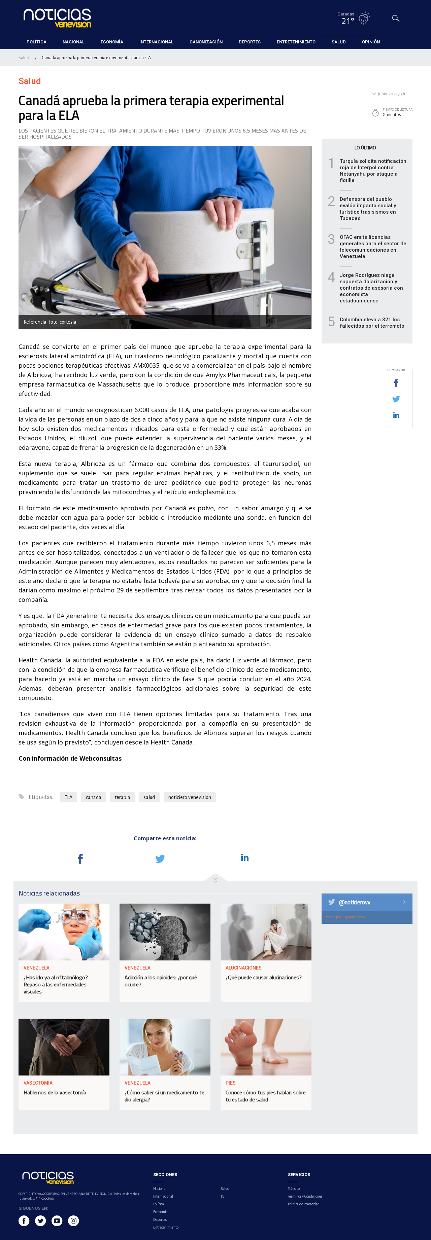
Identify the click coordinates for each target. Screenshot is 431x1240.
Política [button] (36, 41)
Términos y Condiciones (305, 1196)
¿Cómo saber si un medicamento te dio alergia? (164, 1095)
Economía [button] (112, 41)
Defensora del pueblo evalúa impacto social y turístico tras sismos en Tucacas (368, 208)
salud (149, 797)
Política (158, 1204)
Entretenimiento (165, 1227)
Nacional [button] (74, 41)
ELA (68, 797)
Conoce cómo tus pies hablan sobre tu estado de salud (266, 1095)
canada (93, 797)
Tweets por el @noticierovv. (345, 917)
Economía (160, 1212)
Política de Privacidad (304, 1204)
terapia (122, 797)
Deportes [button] (250, 41)
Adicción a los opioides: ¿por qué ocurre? (161, 980)
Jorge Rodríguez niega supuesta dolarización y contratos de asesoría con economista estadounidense (371, 288)
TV (223, 1196)
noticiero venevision (189, 797)
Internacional (163, 1196)
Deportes (160, 1219)
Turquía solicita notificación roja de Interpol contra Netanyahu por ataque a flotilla (373, 170)
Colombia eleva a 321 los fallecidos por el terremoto (372, 323)
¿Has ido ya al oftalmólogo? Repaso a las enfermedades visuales (56, 984)
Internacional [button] (156, 41)
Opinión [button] (371, 41)
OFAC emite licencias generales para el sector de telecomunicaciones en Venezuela (373, 246)
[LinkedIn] (396, 415)
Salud (24, 57)
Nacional (159, 1189)
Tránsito (294, 1189)
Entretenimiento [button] (296, 41)
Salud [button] (339, 41)
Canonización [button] (206, 41)
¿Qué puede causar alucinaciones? (264, 977)
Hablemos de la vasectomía (55, 1092)
